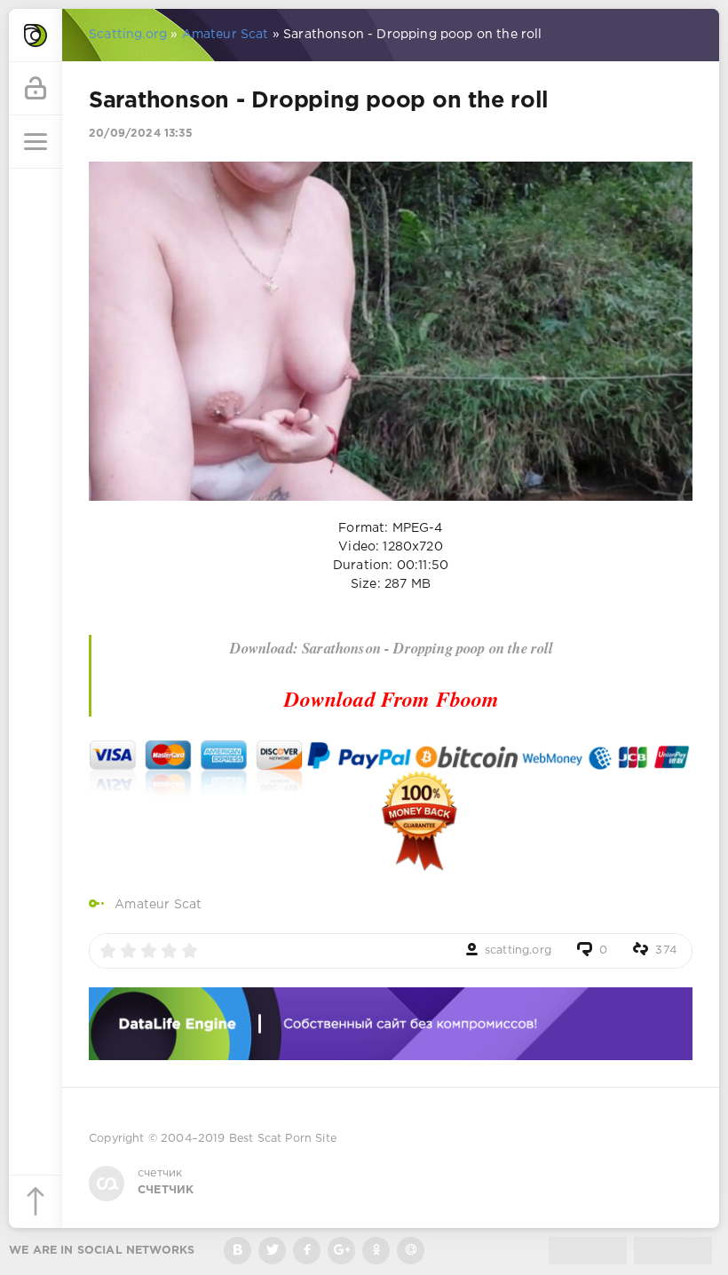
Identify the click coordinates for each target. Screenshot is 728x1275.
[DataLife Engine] (35, 35)
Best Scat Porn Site (282, 1139)
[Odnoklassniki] (376, 1250)
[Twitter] (272, 1250)
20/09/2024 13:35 (141, 134)
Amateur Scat (158, 904)
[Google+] (341, 1250)
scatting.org (518, 950)
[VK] (237, 1250)
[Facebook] (306, 1250)
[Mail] (410, 1250)
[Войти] (35, 88)
